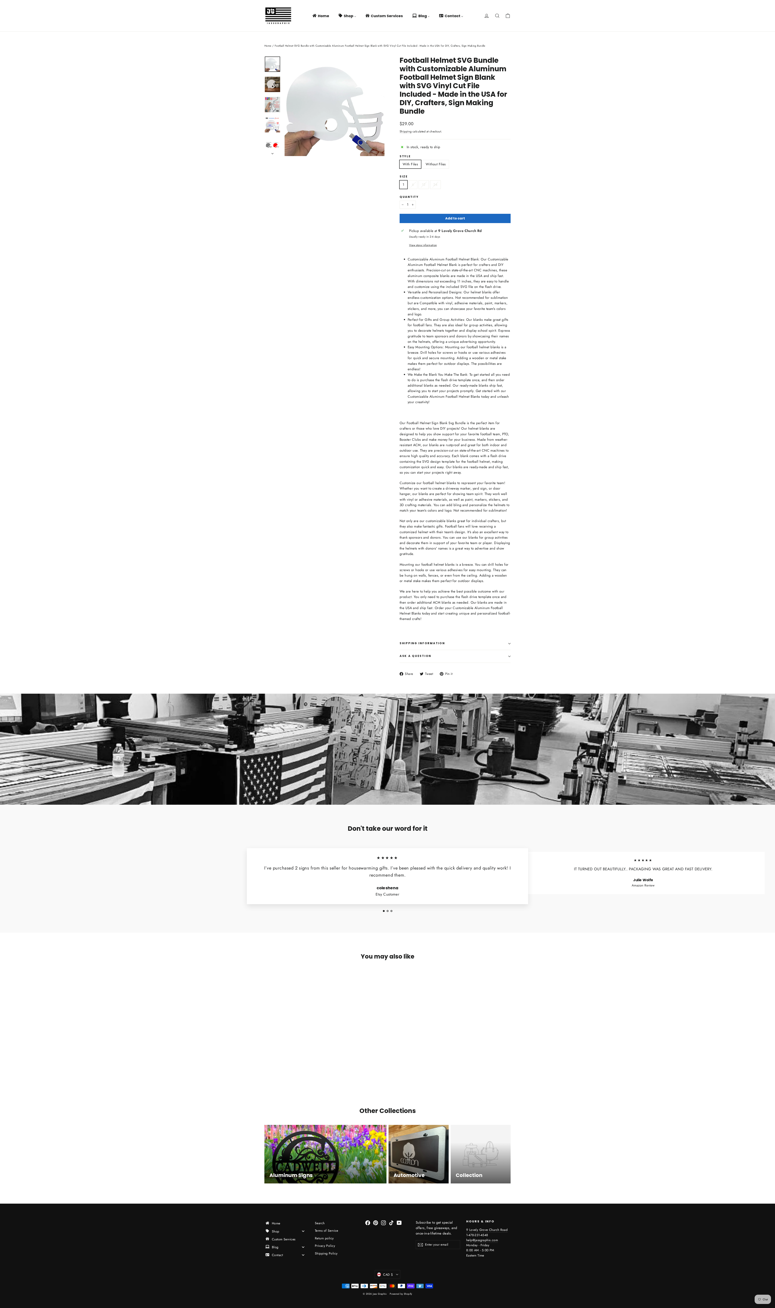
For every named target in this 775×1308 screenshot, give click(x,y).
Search (320, 1223)
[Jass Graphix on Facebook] (367, 1222)
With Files (410, 164)
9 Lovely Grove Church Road (487, 1229)
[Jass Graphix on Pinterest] (375, 1222)
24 (435, 184)
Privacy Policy (325, 1245)
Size (404, 176)
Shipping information (422, 643)
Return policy (324, 1238)
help (469, 1240)
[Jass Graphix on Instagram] (383, 1222)
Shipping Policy (326, 1253)
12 (424, 184)
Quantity (409, 197)
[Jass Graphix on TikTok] (391, 1222)
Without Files (436, 164)
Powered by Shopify (401, 1294)
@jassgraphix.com (485, 1240)
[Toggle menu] (303, 1231)
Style (405, 156)
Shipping (406, 131)
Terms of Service (326, 1230)
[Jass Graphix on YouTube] (399, 1222)
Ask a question (415, 656)
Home (267, 46)
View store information (423, 245)
